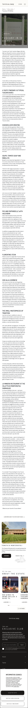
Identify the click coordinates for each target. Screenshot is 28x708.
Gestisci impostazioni (12, 698)
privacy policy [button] (15, 648)
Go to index (22, 608)
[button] (8, 605)
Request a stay (19, 555)
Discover (6, 555)
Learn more (6, 602)
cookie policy (16, 686)
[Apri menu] (25, 4)
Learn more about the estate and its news (13, 516)
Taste (4, 663)
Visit (4, 657)
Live (3, 668)
